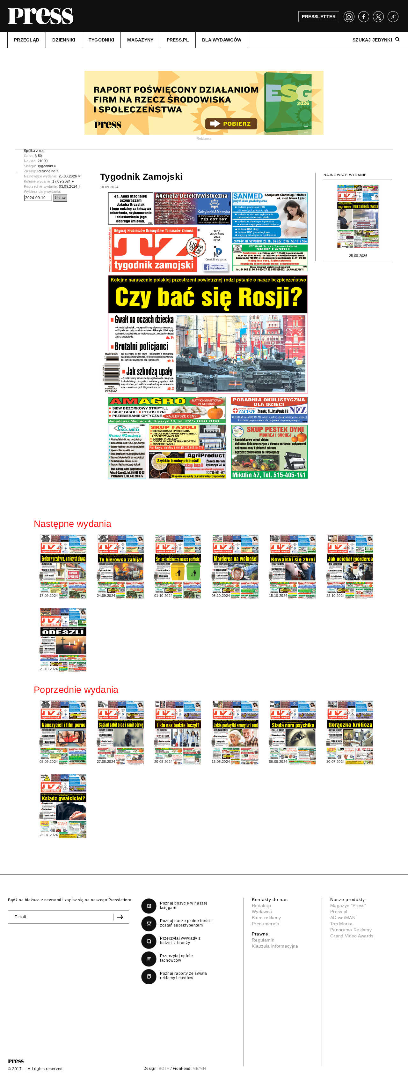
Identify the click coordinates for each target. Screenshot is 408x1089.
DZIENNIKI (64, 39)
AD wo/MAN (342, 917)
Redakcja (262, 905)
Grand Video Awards (352, 935)
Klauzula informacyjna (275, 946)
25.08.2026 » (69, 176)
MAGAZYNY (140, 39)
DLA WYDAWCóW (221, 39)
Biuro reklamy (266, 917)
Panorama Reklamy (351, 929)
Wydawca (262, 911)
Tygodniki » (46, 166)
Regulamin (263, 940)
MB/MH (199, 1068)
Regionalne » (48, 171)
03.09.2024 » (69, 186)
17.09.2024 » (63, 181)
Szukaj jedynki (372, 39)
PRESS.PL (178, 39)
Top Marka (341, 923)
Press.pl (338, 911)
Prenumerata (266, 923)
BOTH (164, 1068)
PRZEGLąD (26, 39)
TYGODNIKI (101, 39)
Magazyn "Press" (348, 905)
